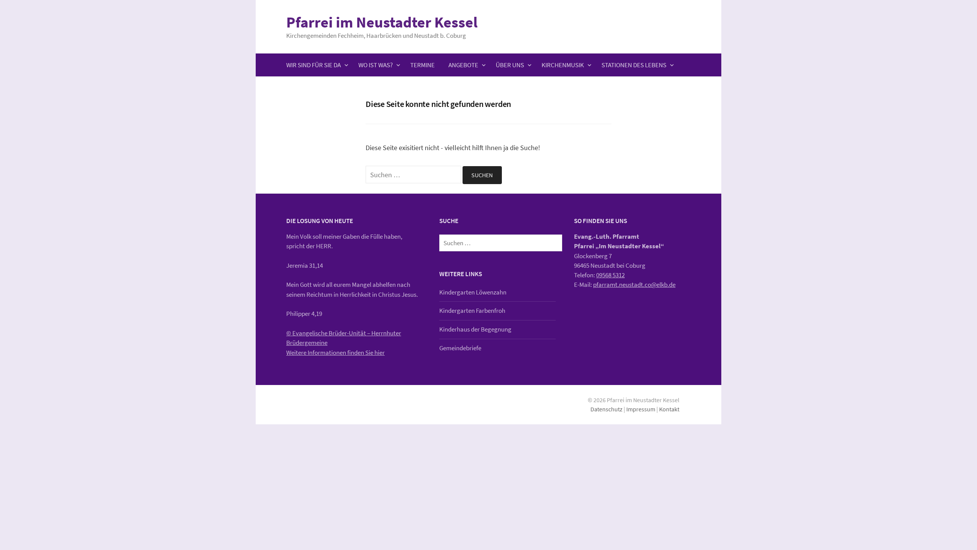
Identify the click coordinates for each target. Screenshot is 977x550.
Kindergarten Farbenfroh (472, 310)
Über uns (510, 65)
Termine (422, 65)
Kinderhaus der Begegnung (475, 329)
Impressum (640, 409)
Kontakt (669, 409)
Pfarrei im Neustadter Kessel (381, 22)
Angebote (463, 65)
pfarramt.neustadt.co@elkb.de (634, 284)
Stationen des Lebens (633, 65)
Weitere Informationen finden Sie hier (335, 352)
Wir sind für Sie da (313, 65)
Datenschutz (606, 409)
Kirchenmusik (563, 65)
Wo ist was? (375, 65)
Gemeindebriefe (460, 348)
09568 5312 (610, 275)
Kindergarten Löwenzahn (472, 292)
